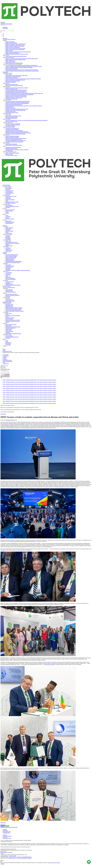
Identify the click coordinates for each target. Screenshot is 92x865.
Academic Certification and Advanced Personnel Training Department (19, 94)
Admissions (8, 332)
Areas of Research (9, 289)
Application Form (9, 267)
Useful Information (4, 827)
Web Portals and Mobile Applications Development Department (18, 132)
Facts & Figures (9, 233)
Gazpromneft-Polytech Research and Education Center (16, 92)
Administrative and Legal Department (13, 76)
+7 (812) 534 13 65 (12, 855)
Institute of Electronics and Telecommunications (15, 49)
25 (2, 376)
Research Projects (9, 290)
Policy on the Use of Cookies (6, 852)
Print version (3, 824)
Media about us (9, 342)
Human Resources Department (12, 77)
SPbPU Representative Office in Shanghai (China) (15, 59)
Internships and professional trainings (13, 262)
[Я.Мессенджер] (8, 826)
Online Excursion (9, 250)
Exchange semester (9, 331)
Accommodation (9, 191)
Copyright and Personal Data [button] (6, 841)
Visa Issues (5, 837)
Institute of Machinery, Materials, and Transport (15, 46)
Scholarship (8, 189)
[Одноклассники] (6, 826)
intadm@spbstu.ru (28, 856)
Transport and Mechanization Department (14, 139)
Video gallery (8, 344)
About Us (5, 225)
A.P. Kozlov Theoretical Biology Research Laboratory (16, 90)
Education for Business (10, 209)
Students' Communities (10, 199)
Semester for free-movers (10, 327)
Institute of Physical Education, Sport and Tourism (15, 48)
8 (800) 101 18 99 (11, 858)
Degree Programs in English (11, 256)
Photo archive (3, 822)
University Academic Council (11, 155)
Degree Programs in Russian (11, 255)
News (7, 340)
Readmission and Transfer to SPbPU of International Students (18, 270)
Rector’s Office (9, 74)
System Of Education (7, 836)
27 (5, 376)
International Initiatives (10, 317)
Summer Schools (9, 329)
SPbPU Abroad (9, 313)
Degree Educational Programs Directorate (14, 104)
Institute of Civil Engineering (11, 42)
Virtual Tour (8, 249)
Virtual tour (13, 39)
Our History (8, 229)
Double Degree (9, 325)
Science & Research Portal (9, 287)
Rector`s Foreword (9, 227)
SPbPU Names (8, 228)
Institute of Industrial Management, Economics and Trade (17, 54)
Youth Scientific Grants (10, 300)
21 (6, 374)
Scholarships (8, 197)
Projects (7, 316)
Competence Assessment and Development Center (15, 110)
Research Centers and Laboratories (12, 295)
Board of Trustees (9, 154)
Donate (7, 212)
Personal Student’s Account (11, 196)
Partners (7, 314)
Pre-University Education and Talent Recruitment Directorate (18, 101)
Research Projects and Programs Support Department (16, 95)
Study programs (9, 188)
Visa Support (8, 268)
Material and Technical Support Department (14, 85)
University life (6, 363)
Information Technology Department (13, 124)
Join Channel (3, 413)
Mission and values (9, 231)
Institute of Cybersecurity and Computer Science (15, 45)
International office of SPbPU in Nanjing (14, 308)
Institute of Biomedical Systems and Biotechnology (16, 43)
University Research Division (11, 294)
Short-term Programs (10, 259)
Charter (7, 232)
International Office (9, 306)
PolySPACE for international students (13, 285)
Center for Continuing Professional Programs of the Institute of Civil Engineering (21, 65)
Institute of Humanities (10, 41)
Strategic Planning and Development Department (15, 79)
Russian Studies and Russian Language (13, 333)
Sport (4, 362)
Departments (5, 28)
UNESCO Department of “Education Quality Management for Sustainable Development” (23, 78)
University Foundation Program (12, 254)
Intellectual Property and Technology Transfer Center (16, 96)
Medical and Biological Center (12, 88)
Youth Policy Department (11, 82)
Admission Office (6, 832)
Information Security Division (11, 148)
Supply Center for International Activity (13, 115)
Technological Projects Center (11, 99)
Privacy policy (3, 851)
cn (3, 33)
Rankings (7, 244)
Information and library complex (12, 201)
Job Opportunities (9, 205)
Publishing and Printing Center (12, 84)
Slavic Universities (9, 318)
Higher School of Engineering (11, 68)
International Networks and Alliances (13, 315)
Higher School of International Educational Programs (16, 56)
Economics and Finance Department (13, 123)
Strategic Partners (9, 245)
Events (7, 215)
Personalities (8, 238)
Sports (7, 200)
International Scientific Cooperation (13, 321)
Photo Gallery (8, 247)
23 (9, 374)
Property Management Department (12, 136)
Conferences (8, 298)
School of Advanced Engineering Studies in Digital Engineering (18, 51)
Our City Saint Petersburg (11, 279)
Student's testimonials (10, 260)
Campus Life (8, 198)
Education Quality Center (11, 108)
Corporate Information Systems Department (14, 130)
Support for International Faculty (12, 206)
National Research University (11, 242)
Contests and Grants (9, 299)
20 (5, 374)
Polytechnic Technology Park (11, 121)
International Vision (9, 304)
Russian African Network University (13, 320)
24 (1, 376)
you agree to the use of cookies (53, 862)
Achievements (6, 355)
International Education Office (11, 117)
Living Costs (8, 194)
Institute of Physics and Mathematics (13, 47)
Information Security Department (12, 129)
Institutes (5, 829)
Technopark (8, 296)
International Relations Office (11, 118)
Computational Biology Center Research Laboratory (16, 91)
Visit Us (7, 322)
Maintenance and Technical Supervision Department (16, 138)
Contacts (7, 213)
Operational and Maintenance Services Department (16, 140)
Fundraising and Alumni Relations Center (14, 145)
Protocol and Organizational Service (13, 81)
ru (3, 35)
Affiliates (5, 356)
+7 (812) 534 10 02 (12, 856)
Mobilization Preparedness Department (13, 147)
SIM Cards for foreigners (10, 203)
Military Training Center (10, 60)
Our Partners (8, 216)
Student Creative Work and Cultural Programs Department (17, 103)
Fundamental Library (10, 106)
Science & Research (7, 286)
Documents (8, 207)
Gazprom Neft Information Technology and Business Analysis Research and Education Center (24, 93)
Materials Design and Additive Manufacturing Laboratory (17, 87)
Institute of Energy (9, 50)
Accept (2, 863)
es (3, 36)
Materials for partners (10, 218)
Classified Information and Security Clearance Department (17, 149)
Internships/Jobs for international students (14, 261)
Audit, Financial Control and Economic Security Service (17, 75)
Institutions (5, 27)
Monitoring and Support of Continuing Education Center (17, 109)
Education (5, 252)
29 (7, 376)
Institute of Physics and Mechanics (12, 52)
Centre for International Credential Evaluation (15, 311)
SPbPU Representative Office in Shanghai (14, 307)
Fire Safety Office (9, 150)
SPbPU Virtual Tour (7, 838)
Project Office (8, 114)
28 (6, 376)
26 (3, 376)
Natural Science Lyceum (10, 61)
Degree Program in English (11, 324)
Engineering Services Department (12, 137)
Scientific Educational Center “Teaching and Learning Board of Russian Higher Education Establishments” (27, 120)
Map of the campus (7, 39)
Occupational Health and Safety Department (14, 141)
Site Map (15, 827)
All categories (5, 354)
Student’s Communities (10, 278)
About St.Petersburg (10, 192)
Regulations (8, 282)
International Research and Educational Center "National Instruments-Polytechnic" (22, 69)
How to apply (8, 187)
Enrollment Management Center (12, 112)
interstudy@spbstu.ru (27, 858)
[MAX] (1, 826)
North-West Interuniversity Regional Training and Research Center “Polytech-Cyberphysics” (24, 105)
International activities (7, 302)
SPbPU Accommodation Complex (12, 153)
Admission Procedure (10, 265)
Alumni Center (8, 221)
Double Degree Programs (11, 258)
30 (9, 376)
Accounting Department (10, 126)
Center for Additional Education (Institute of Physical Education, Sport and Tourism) (22, 70)
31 (1, 377)
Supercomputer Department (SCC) (12, 128)
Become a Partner (9, 210)
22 (7, 374)
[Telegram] (5, 826)
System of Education (10, 281)
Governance (8, 235)
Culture (4, 358)
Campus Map (8, 251)
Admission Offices (9, 283)
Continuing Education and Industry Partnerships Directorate (17, 102)
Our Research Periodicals (11, 291)
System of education (10, 190)
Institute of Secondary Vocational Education (14, 63)
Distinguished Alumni (10, 222)
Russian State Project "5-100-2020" (13, 243)
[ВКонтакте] (3, 826)
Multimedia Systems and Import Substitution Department (17, 131)
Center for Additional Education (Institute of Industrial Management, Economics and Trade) (24, 66)
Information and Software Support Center (14, 97)
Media (4, 339)
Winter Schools (9, 330)
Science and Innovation (7, 361)
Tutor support (8, 277)
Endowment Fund (9, 223)
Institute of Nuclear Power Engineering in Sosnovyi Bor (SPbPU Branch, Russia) (22, 58)
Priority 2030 (8, 241)
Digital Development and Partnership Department (15, 133)
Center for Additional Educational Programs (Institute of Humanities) (19, 67)
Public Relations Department (11, 144)
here (31, 850)
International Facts (9, 305)
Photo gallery (8, 343)
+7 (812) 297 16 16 (4, 855)
